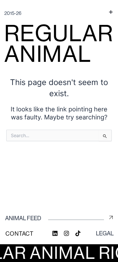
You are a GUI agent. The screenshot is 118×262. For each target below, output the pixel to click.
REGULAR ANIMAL (59, 43)
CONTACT (19, 234)
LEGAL (105, 233)
